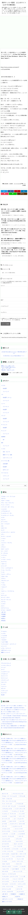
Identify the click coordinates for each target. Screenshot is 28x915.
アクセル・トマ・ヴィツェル (8, 496)
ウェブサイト (4, 312)
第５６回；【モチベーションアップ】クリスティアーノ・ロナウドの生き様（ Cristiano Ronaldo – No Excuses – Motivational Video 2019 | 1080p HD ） (14, 715)
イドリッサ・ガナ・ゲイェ (7, 507)
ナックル (3, 684)
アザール (3, 498)
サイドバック (4, 678)
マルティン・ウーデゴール (7, 591)
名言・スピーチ (6, 451)
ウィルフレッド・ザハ (6, 513)
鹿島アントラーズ (5, 652)
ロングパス (4, 692)
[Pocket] (5, 194)
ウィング (3, 667)
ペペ (2, 589)
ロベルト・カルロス (6, 610)
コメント (3, 285)
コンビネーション (5, 671)
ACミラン (5, 793)
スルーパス (4, 682)
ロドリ (2, 606)
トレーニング (6, 391)
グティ (2, 534)
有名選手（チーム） (7, 397)
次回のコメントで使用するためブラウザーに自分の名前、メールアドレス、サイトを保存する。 (14, 319)
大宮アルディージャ (6, 650)
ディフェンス (4, 424)
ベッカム (3, 584)
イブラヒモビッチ (5, 511)
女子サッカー (6, 469)
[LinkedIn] (24, 191)
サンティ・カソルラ (6, 536)
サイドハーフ (4, 676)
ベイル (2, 582)
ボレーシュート (17, 871)
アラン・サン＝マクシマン (7, 502)
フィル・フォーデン (6, 570)
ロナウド (19, 889)
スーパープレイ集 (17, 183)
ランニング (3, 430)
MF (3, 439)
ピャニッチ (4, 566)
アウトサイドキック (6, 663)
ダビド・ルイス (5, 549)
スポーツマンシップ (7, 457)
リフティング (6, 475)
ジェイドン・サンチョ (6, 542)
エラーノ (21, 816)
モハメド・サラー (5, 597)
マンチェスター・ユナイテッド (8, 644)
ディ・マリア (4, 551)
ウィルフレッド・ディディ (7, 515)
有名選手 (11, 183)
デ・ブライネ (4, 553)
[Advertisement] (14, 31)
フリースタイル (4, 472)
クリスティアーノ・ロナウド (8, 532)
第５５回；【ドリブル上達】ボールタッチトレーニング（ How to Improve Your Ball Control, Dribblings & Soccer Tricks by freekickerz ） (14, 721)
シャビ (2, 540)
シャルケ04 (4, 635)
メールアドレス (4, 306)
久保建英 (24, 185)
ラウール (3, 601)
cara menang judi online (21, 772)
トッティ (3, 557)
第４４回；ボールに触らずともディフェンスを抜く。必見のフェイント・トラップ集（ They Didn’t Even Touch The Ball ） (13, 230)
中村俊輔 (3, 614)
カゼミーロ (4, 528)
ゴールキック (4, 673)
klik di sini (18, 754)
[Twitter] (4, 191)
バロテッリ (4, 563)
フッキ (2, 572)
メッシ (24, 183)
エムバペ (3, 519)
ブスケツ (3, 578)
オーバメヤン (4, 521)
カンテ (2, 530)
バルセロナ (4, 639)
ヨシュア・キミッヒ (6, 599)
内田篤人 (3, 618)
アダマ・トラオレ (5, 500)
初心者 (2, 694)
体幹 (2, 442)
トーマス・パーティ (6, 559)
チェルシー (4, 637)
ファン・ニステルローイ (7, 568)
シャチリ (3, 538)
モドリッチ (4, 595)
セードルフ (5, 843)
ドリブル (3, 385)
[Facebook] (10, 191)
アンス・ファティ (5, 505)
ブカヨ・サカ (4, 576)
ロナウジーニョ (5, 608)
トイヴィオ (4, 555)
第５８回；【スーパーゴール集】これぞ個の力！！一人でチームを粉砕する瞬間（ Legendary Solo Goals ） (13, 211)
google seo (18, 782)
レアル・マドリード (6, 648)
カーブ (2, 669)
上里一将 (3, 612)
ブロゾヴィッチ (5, 580)
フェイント (4, 686)
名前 (2, 300)
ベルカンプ (4, 587)
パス (2, 394)
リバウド (3, 603)
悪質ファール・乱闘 (7, 454)
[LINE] (13, 194)
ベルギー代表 (4, 642)
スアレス (3, 547)
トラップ (3, 415)
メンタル (3, 448)
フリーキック (6, 406)
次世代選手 (6, 183)
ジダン (2, 545)
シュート (3, 403)
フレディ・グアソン (6, 574)
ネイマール (4, 561)
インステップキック (6, 665)
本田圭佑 (3, 620)
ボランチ (3, 688)
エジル (2, 517)
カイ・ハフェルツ (5, 523)
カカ (2, 526)
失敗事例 (3, 436)
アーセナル (4, 631)
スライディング (5, 680)
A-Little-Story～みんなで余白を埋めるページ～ (14, 355)
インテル (3, 633)
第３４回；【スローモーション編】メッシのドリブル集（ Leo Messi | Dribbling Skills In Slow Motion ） (13, 220)
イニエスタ (4, 509)
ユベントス (4, 646)
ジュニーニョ (6, 838)
